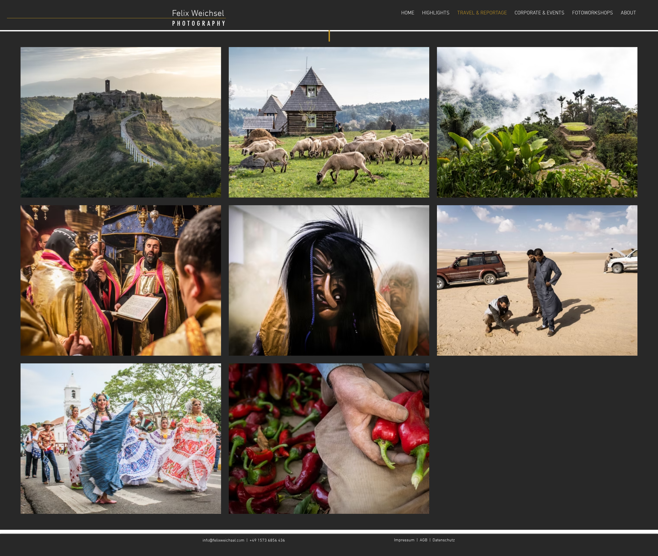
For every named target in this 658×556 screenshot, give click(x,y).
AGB (423, 540)
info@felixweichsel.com (223, 540)
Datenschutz (444, 540)
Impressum (404, 540)
